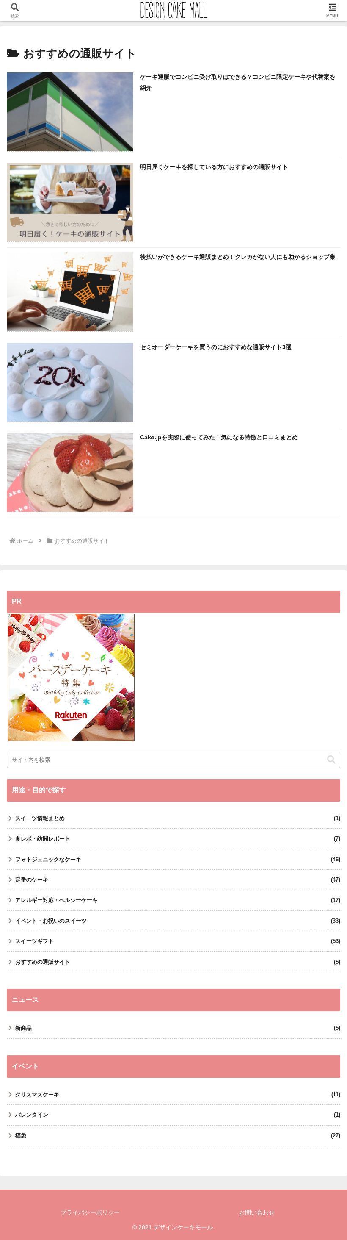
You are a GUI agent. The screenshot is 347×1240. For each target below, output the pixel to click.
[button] (331, 760)
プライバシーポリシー (90, 1212)
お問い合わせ (257, 1212)
